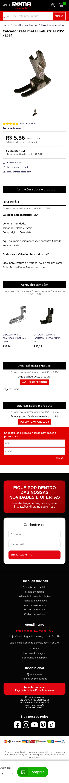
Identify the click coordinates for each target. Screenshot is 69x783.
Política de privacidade (34, 678)
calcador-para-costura (52, 25)
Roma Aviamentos (14, 128)
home (6, 25)
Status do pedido (34, 591)
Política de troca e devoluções (34, 596)
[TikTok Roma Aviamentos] (51, 724)
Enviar (59, 458)
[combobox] (34, 16)
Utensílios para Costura (25, 25)
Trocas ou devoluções (34, 600)
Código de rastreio (34, 614)
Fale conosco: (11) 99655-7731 (34, 630)
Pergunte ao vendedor (34, 421)
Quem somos (34, 674)
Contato (34, 648)
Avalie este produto (34, 382)
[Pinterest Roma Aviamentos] (43, 724)
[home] (21, 5)
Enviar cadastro (21, 554)
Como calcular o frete (34, 605)
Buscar (59, 16)
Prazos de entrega (34, 609)
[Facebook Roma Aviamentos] (17, 724)
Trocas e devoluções (34, 653)
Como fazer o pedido (34, 587)
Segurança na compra (34, 657)
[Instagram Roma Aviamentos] (26, 724)
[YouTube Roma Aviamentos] (34, 724)
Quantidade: (6, 768)
